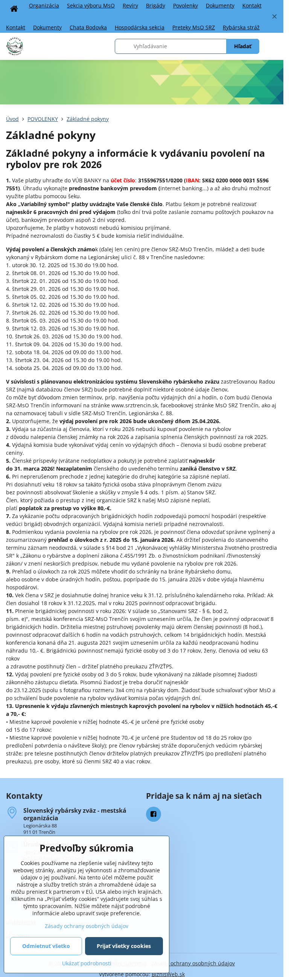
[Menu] (274, 46)
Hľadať (242, 46)
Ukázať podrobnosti (86, 963)
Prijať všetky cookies (124, 945)
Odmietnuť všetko (46, 945)
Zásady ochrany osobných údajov (193, 963)
